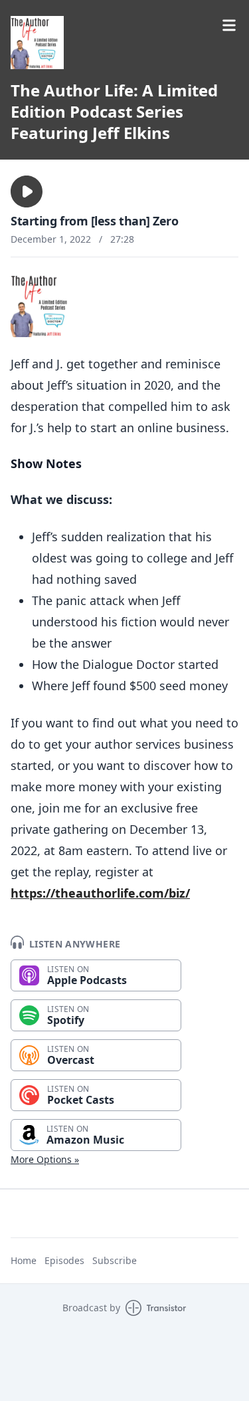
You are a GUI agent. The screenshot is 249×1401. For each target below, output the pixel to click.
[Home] (37, 42)
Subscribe (114, 1260)
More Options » (45, 1159)
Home (24, 1260)
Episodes (64, 1260)
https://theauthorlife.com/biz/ (100, 893)
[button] (26, 191)
